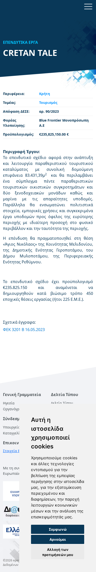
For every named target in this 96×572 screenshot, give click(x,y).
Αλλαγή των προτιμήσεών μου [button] (57, 552)
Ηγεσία (9, 403)
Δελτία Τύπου (62, 403)
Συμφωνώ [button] (58, 529)
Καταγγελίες (13, 433)
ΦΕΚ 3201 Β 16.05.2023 (24, 329)
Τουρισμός (48, 102)
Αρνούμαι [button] (57, 539)
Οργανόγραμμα (15, 409)
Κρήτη (44, 93)
